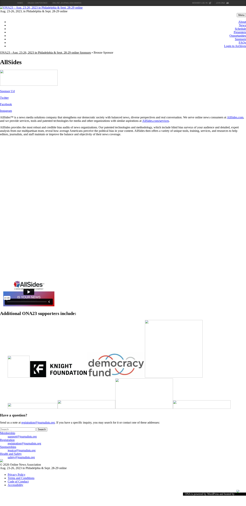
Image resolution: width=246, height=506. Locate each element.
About (242, 21)
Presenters (240, 32)
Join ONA (220, 3)
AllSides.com (235, 117)
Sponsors (240, 39)
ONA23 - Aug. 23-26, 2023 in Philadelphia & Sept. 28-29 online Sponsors (45, 52)
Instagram (6, 110)
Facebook (6, 104)
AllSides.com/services (155, 120)
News (242, 25)
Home (20, 3)
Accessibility (15, 485)
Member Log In (200, 3)
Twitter (4, 97)
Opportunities (237, 35)
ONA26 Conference (38, 3)
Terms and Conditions (21, 478)
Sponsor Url (7, 91)
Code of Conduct (18, 481)
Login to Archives (235, 46)
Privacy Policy (16, 474)
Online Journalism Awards (66, 3)
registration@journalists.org (38, 422)
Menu (241, 15)
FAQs (242, 42)
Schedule (240, 28)
